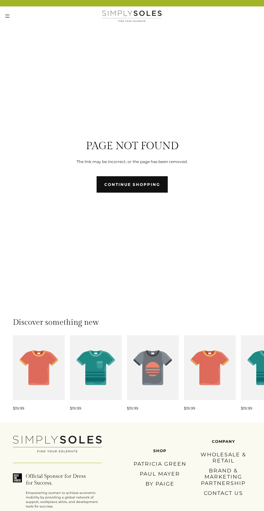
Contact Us (223, 493)
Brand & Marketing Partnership (223, 477)
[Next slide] (244, 373)
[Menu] (7, 16)
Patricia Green (160, 464)
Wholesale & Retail (223, 458)
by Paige (160, 484)
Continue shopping (132, 184)
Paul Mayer (160, 474)
